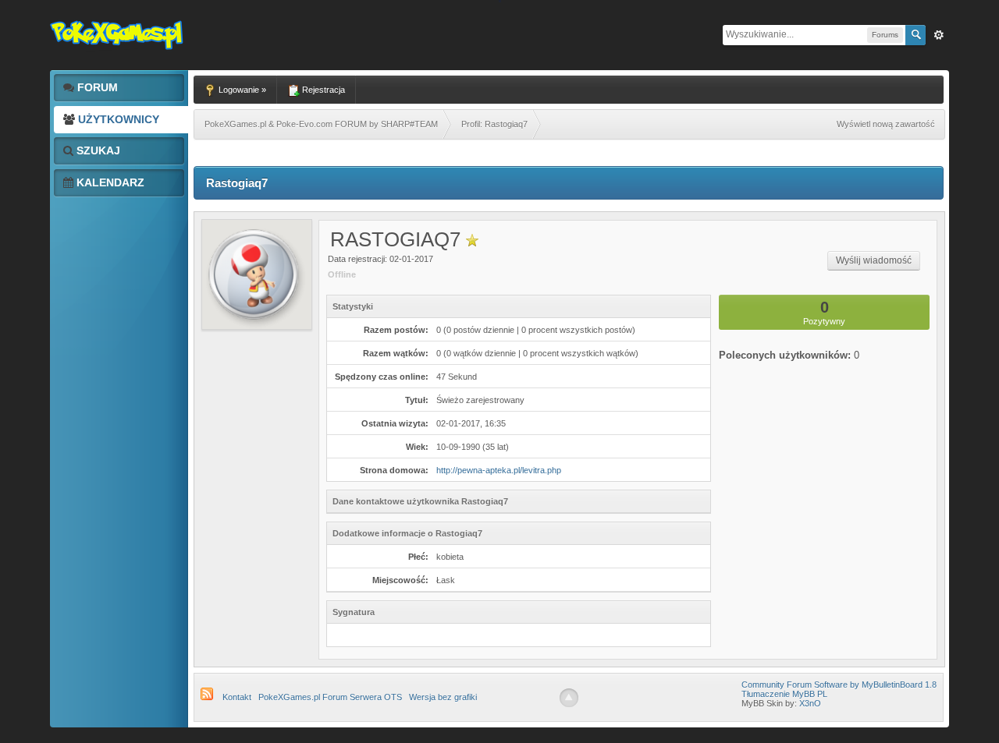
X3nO (810, 703)
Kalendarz (108, 182)
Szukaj (96, 150)
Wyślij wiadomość (874, 260)
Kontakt (236, 697)
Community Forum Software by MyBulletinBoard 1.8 (839, 684)
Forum (96, 87)
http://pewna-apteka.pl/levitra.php (498, 470)
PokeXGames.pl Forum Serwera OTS (330, 697)
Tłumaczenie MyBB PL (784, 694)
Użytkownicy (117, 119)
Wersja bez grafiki (443, 697)
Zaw (939, 35)
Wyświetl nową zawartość (886, 124)
